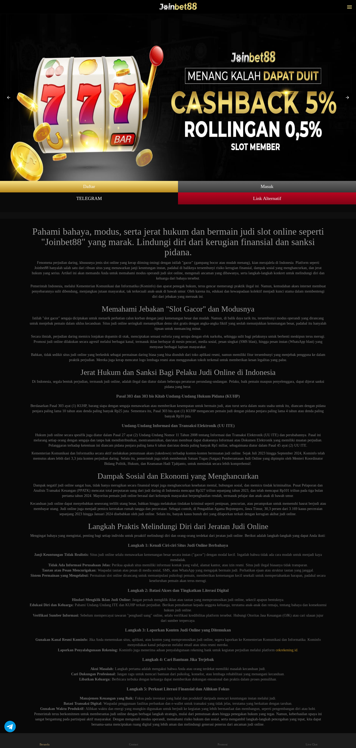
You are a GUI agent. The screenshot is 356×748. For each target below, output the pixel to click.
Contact (133, 744)
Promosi (223, 744)
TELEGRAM (89, 198)
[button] (8, 97)
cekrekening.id (286, 650)
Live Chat (311, 744)
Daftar (89, 186)
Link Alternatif (267, 198)
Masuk (267, 186)
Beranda (45, 744)
